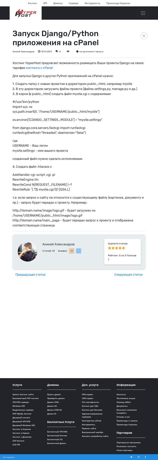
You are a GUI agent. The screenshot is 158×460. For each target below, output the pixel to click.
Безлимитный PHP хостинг (26, 398)
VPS (45, 3)
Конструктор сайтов (91, 420)
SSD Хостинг (18, 440)
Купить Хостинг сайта (23, 394)
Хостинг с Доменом (22, 436)
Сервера (73, 3)
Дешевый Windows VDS (24, 425)
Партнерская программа (129, 442)
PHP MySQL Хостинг (22, 413)
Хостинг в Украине (22, 429)
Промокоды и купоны (127, 420)
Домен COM (53, 402)
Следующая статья (128, 274)
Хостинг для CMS (90, 406)
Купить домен (54, 394)
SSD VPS (16, 444)
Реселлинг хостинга (126, 446)
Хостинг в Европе (21, 433)
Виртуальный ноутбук (92, 432)
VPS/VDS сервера (21, 402)
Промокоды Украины (118, 3)
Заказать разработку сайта (95, 436)
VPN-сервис (87, 394)
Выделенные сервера (23, 409)
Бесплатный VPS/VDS (57, 431)
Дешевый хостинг (21, 417)
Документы (122, 406)
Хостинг (32, 3)
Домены (58, 3)
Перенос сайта (89, 428)
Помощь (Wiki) (123, 402)
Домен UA (52, 406)
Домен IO (51, 413)
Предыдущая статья (30, 274)
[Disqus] (79, 328)
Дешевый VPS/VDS (21, 421)
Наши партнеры (124, 450)
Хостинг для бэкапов (92, 409)
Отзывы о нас (123, 416)
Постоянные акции (126, 398)
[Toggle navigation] (143, 13)
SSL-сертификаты (90, 402)
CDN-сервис (87, 398)
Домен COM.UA (54, 409)
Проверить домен (56, 398)
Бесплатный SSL (55, 439)
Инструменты (92, 3)
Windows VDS (19, 406)
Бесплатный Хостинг (57, 435)
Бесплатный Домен (56, 443)
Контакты (121, 394)
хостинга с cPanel (40, 68)
